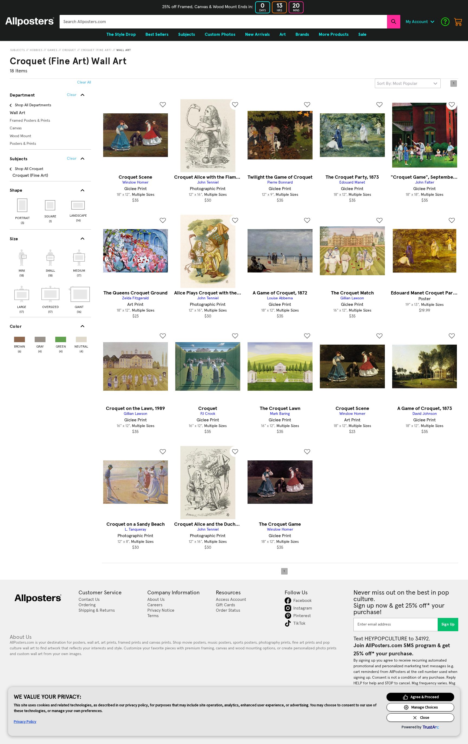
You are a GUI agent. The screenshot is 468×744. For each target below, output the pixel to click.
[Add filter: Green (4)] (60, 338)
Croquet (69, 50)
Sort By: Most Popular (397, 83)
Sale (362, 34)
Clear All (84, 82)
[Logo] (29, 21)
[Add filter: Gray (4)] (40, 338)
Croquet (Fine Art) (96, 50)
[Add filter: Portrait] (22, 205)
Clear (71, 159)
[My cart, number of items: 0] (458, 21)
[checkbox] (22, 262)
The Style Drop (121, 34)
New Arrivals (257, 34)
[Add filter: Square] (50, 205)
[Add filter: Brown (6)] (19, 338)
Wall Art (123, 50)
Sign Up (448, 624)
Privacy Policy (25, 721)
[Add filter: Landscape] (78, 205)
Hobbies (36, 50)
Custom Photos (220, 34)
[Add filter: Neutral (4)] (81, 338)
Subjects (17, 50)
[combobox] (223, 21)
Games (52, 50)
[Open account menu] (432, 21)
